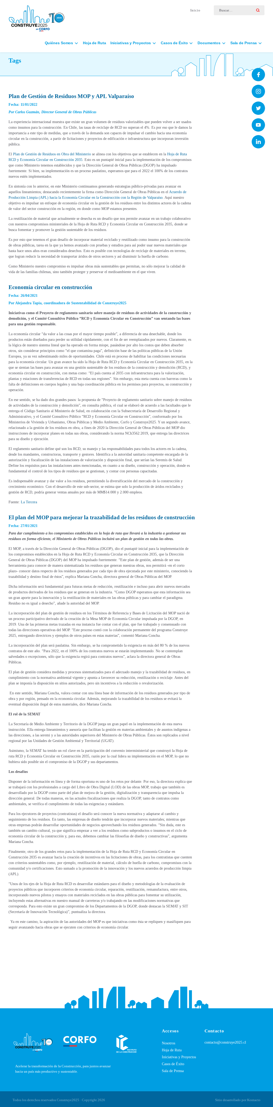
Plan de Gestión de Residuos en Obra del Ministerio (52, 154)
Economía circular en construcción (50, 287)
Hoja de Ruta (94, 43)
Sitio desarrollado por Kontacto (237, 1100)
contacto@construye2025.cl (225, 1042)
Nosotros (168, 1043)
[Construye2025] (37, 16)
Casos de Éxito (173, 1064)
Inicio (195, 10)
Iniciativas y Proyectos (179, 1057)
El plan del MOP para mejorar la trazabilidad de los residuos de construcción (102, 517)
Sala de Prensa (173, 1071)
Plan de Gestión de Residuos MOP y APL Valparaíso (71, 96)
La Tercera (29, 502)
